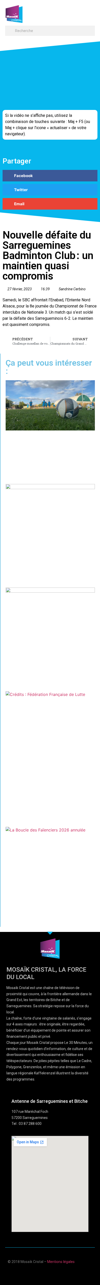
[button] (90, 11)
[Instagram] (65, 1273)
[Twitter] (55, 1273)
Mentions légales (61, 1262)
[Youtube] (45, 1273)
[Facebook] (35, 1273)
